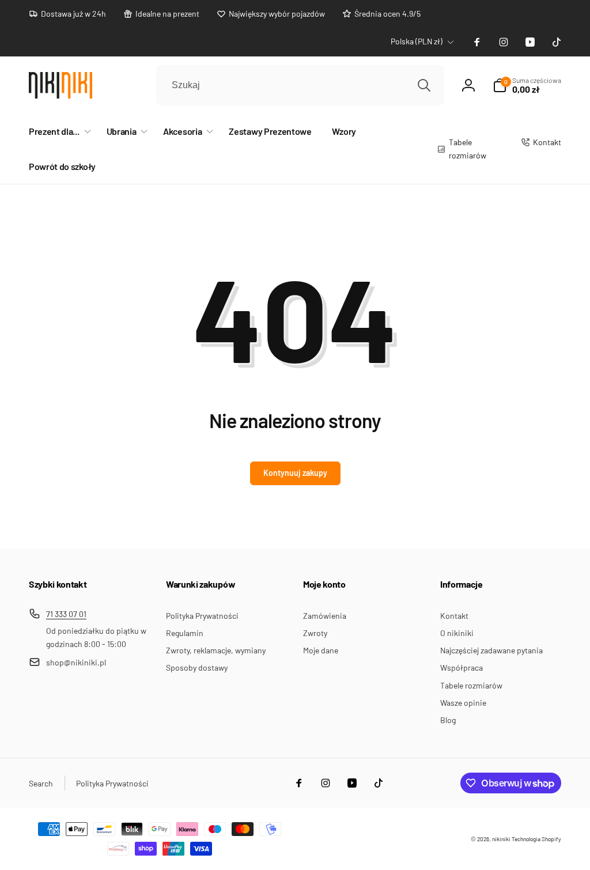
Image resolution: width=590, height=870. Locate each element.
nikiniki (501, 838)
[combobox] (300, 85)
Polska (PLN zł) (416, 41)
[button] (57, 131)
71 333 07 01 (66, 614)
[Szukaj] (424, 85)
